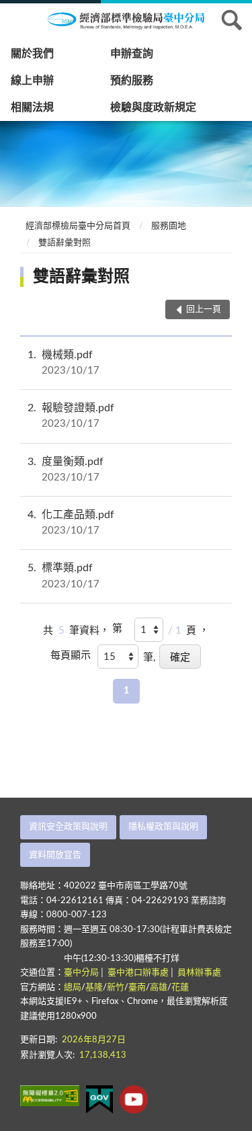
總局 (72, 987)
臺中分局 (81, 972)
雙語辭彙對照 (64, 243)
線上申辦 (32, 80)
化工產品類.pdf (71, 522)
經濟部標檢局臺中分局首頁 (78, 226)
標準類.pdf (63, 575)
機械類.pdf (63, 362)
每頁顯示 (70, 656)
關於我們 (32, 53)
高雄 (158, 987)
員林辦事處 (199, 972)
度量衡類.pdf (65, 469)
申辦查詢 (131, 53)
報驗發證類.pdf (71, 416)
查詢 (232, 20)
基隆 (94, 987)
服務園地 (168, 226)
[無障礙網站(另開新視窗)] (49, 1095)
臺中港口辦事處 (138, 972)
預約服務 (131, 80)
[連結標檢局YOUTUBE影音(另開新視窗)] (134, 1099)
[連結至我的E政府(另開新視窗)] (99, 1099)
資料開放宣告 (55, 855)
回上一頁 (203, 309)
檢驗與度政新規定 (153, 107)
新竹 (115, 987)
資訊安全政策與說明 (68, 827)
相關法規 (32, 107)
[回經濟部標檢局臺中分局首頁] (134, 19)
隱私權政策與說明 (163, 827)
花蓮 (180, 987)
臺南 (137, 987)
